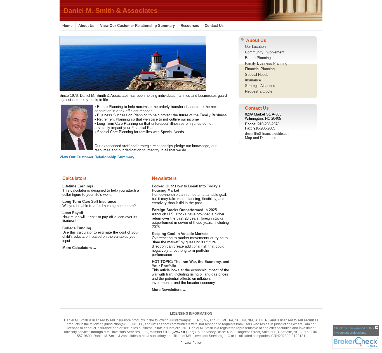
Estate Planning (258, 58)
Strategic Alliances (260, 86)
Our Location (255, 46)
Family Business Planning (266, 63)
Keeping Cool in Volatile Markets (180, 234)
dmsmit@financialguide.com (267, 134)
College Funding (76, 228)
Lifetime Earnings (77, 186)
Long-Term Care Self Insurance (89, 201)
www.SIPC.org (184, 332)
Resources (190, 25)
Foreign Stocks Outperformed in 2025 (184, 210)
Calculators (74, 178)
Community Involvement (264, 52)
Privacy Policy (191, 343)
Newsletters (164, 178)
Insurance (253, 80)
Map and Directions (260, 138)
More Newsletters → (169, 290)
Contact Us (214, 25)
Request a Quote (258, 91)
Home (67, 25)
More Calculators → (79, 248)
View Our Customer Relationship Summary (137, 25)
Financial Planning (260, 69)
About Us (86, 25)
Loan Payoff (72, 213)
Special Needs (256, 74)
